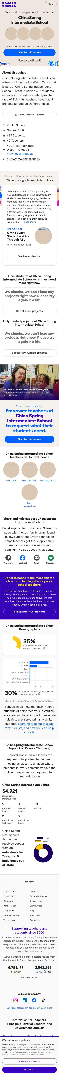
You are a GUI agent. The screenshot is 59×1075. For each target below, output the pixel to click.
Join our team (36, 901)
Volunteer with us (11, 915)
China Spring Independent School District (29, 12)
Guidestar (50, 960)
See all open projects (29, 311)
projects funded (43, 969)
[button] (8, 559)
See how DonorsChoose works (29, 612)
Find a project (9, 891)
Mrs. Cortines (14, 228)
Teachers (39, 1020)
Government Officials (29, 1028)
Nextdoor (50, 563)
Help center (29, 881)
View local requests (20, 153)
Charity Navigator (29, 960)
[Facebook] (34, 1000)
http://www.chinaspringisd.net (25, 159)
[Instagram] (15, 1000)
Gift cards (8, 901)
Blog (32, 910)
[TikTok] (43, 1000)
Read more (30, 221)
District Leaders (34, 1024)
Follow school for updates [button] (31, 114)
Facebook (22, 563)
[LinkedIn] (25, 1000)
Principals (14, 1024)
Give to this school (29, 52)
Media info (35, 915)
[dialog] (29, 1055)
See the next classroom (29, 256)
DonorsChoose (9, 4)
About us (34, 891)
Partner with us (10, 906)
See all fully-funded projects (29, 352)
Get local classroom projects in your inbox (29, 1007)
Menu (51, 4)
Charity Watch (10, 960)
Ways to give (9, 920)
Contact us (35, 920)
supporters (15, 969)
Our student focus (38, 896)
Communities (36, 906)
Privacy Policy (38, 1055)
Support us (8, 910)
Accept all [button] (29, 1069)
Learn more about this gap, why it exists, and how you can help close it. (30, 728)
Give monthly (9, 896)
